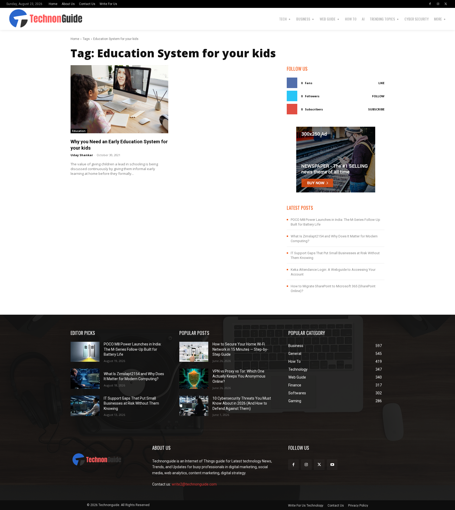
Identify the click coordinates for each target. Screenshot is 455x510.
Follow (378, 96)
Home (75, 39)
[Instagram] (438, 4)
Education (79, 131)
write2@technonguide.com (194, 484)
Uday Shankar (82, 155)
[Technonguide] (18, 19)
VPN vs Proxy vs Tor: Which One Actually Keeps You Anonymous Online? (238, 376)
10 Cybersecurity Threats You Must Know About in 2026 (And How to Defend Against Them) (241, 403)
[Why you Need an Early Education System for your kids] (119, 99)
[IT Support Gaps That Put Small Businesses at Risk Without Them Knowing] (85, 406)
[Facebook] (430, 4)
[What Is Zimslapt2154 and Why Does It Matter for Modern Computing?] (85, 379)
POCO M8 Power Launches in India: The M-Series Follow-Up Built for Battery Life (132, 349)
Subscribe (376, 109)
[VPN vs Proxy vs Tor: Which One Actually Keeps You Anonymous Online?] (193, 379)
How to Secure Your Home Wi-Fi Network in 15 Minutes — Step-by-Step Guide (240, 349)
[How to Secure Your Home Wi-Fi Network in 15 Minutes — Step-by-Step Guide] (193, 352)
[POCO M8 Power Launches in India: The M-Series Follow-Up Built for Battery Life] (85, 352)
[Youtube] (332, 465)
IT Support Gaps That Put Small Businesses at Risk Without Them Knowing (131, 403)
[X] (446, 4)
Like (381, 83)
